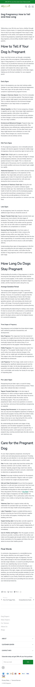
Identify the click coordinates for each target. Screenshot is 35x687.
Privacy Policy (5, 680)
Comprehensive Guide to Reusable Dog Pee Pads (25, 600)
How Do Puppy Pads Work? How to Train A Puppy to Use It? (9, 600)
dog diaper (25, 492)
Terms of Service (16, 680)
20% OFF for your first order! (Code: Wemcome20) (17, 2)
